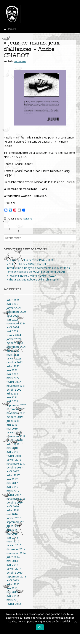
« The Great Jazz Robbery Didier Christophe (33, 279)
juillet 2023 (13, 350)
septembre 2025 (16, 311)
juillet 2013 (13, 584)
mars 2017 (13, 491)
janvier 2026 (14, 308)
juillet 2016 (13, 510)
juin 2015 (12, 529)
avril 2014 (12, 565)
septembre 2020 (16, 405)
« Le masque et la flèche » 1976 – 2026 (30, 260)
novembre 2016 (16, 498)
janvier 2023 (14, 358)
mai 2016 (12, 514)
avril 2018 (12, 452)
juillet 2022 (13, 366)
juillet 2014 (13, 557)
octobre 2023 (15, 343)
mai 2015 (12, 533)
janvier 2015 (14, 545)
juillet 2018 (13, 444)
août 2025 (13, 315)
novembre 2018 (16, 436)
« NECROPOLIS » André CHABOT (26, 264)
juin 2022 (12, 370)
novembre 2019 (16, 413)
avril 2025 (12, 319)
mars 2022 (13, 378)
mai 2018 (12, 448)
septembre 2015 (16, 522)
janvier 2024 (14, 339)
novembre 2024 (16, 323)
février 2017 (14, 494)
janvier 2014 (14, 568)
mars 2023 (13, 354)
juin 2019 (12, 424)
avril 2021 (12, 401)
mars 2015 (13, 541)
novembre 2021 (16, 385)
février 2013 (14, 603)
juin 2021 (12, 397)
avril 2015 (12, 537)
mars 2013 (13, 600)
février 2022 (14, 382)
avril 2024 (12, 331)
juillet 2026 (13, 300)
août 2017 (13, 471)
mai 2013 (12, 592)
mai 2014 (12, 561)
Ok (40, 627)
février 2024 (14, 335)
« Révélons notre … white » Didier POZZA (31, 275)
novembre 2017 (16, 463)
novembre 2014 (16, 553)
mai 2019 (12, 428)
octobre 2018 (15, 440)
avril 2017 (12, 487)
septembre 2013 (16, 576)
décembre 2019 (16, 409)
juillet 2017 (13, 475)
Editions (27, 218)
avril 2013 (12, 596)
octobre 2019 (15, 417)
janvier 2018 (14, 459)
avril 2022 (12, 374)
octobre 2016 (15, 502)
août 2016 (13, 506)
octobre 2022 (15, 362)
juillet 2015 (13, 526)
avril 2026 (12, 304)
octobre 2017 (15, 467)
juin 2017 (12, 479)
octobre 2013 (15, 572)
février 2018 (14, 456)
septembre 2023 (16, 347)
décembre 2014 (16, 549)
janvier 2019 (14, 432)
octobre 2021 (15, 389)
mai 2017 (12, 483)
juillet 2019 (13, 420)
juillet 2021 (13, 393)
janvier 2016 (14, 518)
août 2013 (13, 580)
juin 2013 (12, 588)
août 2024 (13, 327)
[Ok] (75, 622)
